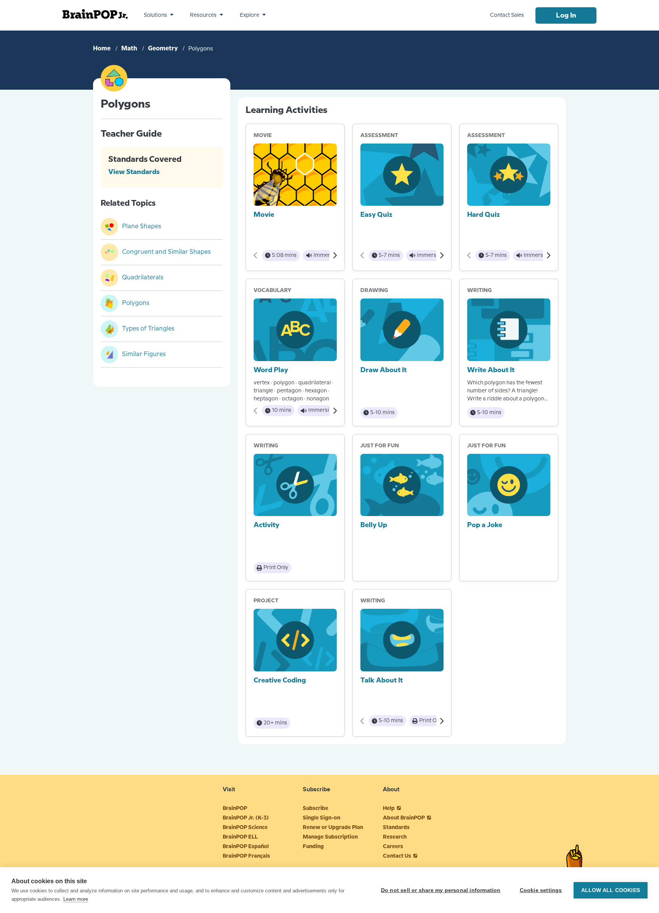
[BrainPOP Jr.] (95, 14)
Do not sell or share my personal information (441, 890)
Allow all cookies (610, 890)
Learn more (75, 899)
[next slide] (335, 255)
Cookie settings (541, 890)
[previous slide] (256, 255)
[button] (158, 15)
